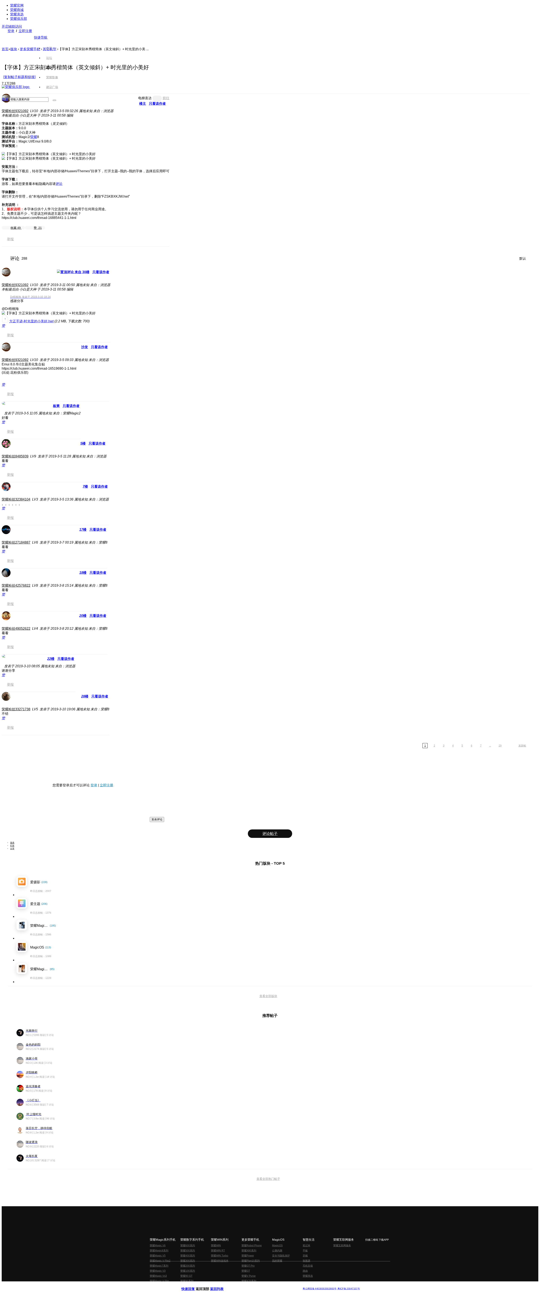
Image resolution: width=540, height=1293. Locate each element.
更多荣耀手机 (30, 49)
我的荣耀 (277, 1260)
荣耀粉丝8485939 (15, 456)
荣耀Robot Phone (252, 1245)
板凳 (56, 406)
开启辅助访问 (12, 26)
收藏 (16, 227)
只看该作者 (100, 272)
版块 (13, 49)
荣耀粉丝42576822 (16, 585)
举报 (10, 239)
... (490, 745)
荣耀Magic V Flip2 (160, 1260)
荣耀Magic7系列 (159, 1265)
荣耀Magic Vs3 (158, 1275)
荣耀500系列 (187, 1250)
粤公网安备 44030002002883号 (319, 1288)
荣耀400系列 (187, 1255)
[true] (54, 100)
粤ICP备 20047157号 (348, 1288)
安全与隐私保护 (281, 1255)
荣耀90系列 (186, 1280)
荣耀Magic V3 (158, 1270)
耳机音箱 (308, 1265)
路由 (305, 1270)
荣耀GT (246, 1270)
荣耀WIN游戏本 (219, 1260)
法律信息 (256, 1285)
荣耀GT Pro (248, 1265)
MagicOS (277, 1245)
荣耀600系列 (187, 1245)
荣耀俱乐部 (18, 18)
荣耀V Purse (249, 1275)
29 (500, 745)
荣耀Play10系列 (251, 1260)
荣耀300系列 (187, 1260)
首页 (49, 48)
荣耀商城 (17, 10)
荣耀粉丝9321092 (15, 111)
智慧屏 (306, 1260)
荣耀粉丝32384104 (16, 499)
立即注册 (25, 31)
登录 (11, 31)
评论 (59, 184)
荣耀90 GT (186, 1275)
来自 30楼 (81, 272)
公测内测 (277, 1250)
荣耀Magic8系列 (159, 1250)
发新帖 (522, 745)
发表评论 (156, 819)
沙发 (84, 347)
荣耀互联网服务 (342, 1245)
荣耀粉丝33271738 (16, 709)
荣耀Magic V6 (158, 1245)
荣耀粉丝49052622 (16, 628)
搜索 (5, 99)
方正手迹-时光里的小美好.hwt (31, 321)
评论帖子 (270, 834)
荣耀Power (248, 1255)
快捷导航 (40, 37)
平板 (305, 1250)
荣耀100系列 (187, 1270)
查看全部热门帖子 (268, 1178)
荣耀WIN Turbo (219, 1255)
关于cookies (244, 1285)
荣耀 (33, 137)
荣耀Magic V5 (158, 1255)
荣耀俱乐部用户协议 (192, 1285)
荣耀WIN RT (218, 1250)
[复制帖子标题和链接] (19, 77)
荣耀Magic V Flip (159, 1280)
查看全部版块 (268, 996)
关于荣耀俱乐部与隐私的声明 (220, 1285)
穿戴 (305, 1255)
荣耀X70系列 (249, 1280)
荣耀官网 (17, 5)
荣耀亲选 (17, 14)
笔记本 (306, 1245)
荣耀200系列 (187, 1265)
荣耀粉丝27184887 (16, 542)
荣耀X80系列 (249, 1250)
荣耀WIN (216, 1245)
